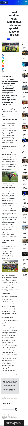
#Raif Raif (4, 398)
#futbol (8, 398)
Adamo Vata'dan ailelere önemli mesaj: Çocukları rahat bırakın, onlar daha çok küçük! (25, 177)
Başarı (3, 213)
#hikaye (15, 398)
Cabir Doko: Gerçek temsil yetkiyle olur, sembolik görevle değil (25, 161)
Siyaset (19, 2)
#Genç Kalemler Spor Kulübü (7, 397)
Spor (6, 7)
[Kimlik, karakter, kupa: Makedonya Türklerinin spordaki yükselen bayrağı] (10, 46)
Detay (16, 424)
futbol (13, 365)
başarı (11, 219)
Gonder (16, 409)
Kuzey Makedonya (13, 2)
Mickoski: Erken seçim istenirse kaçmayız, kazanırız (25, 64)
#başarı (12, 398)
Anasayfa (3, 7)
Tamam (21, 424)
